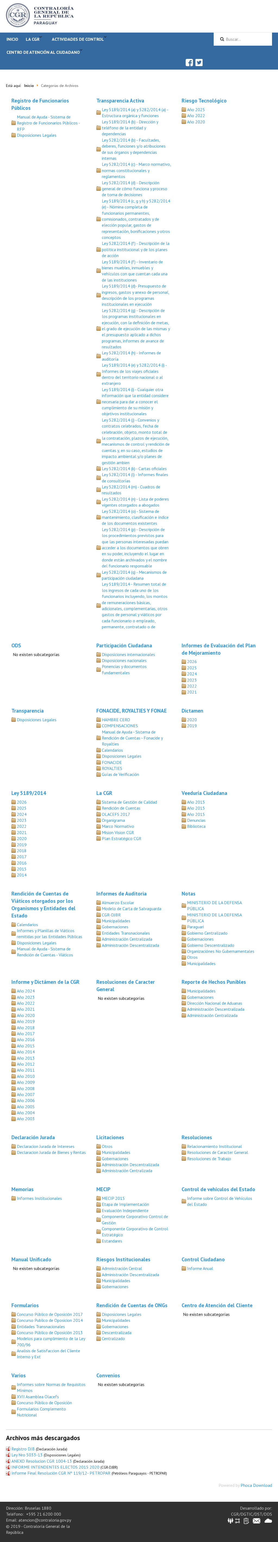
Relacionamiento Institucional (214, 1146)
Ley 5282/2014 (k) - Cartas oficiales (134, 468)
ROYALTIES (112, 768)
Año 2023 (26, 997)
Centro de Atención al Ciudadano (43, 52)
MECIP (103, 1189)
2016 (22, 863)
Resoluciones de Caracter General (217, 1152)
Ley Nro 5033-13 (27, 1454)
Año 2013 (26, 1058)
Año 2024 (26, 991)
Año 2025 (196, 109)
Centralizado (113, 1338)
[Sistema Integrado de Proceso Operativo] (237, 1520)
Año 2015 (196, 802)
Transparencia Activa (120, 100)
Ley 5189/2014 (28, 792)
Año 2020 (196, 121)
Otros (192, 957)
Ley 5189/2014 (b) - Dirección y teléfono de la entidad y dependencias (130, 128)
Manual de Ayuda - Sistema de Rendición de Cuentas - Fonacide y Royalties (132, 738)
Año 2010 (26, 1076)
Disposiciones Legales (36, 135)
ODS (16, 645)
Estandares (112, 1241)
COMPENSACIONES (120, 725)
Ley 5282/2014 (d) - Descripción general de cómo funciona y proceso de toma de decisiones (134, 189)
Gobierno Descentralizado (210, 945)
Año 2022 (196, 115)
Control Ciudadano (203, 1259)
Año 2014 (26, 1051)
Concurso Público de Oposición (44, 1402)
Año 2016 (26, 1039)
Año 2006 (26, 1100)
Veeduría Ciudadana (204, 792)
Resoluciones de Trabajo (209, 1158)
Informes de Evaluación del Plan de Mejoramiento (219, 649)
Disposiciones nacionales (124, 660)
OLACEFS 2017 (116, 814)
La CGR (32, 39)
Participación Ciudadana (124, 645)
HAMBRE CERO (116, 719)
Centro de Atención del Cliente (217, 1305)
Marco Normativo (118, 826)
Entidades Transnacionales (126, 933)
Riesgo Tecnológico (204, 100)
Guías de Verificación (120, 774)
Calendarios (112, 750)
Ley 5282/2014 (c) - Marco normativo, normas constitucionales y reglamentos (136, 170)
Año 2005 (26, 1106)
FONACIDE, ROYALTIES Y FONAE (131, 710)
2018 (22, 850)
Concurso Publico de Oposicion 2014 (50, 1320)
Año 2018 (26, 1027)
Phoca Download (256, 1485)
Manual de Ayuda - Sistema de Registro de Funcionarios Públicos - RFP (48, 123)
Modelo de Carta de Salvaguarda (131, 908)
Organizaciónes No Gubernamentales (220, 951)
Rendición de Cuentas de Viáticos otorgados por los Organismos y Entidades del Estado (43, 904)
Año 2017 (26, 1033)
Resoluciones (197, 1137)
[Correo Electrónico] (256, 1520)
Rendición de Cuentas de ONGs (132, 1305)
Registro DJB (23, 1449)
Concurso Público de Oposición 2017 (50, 1314)
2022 (192, 686)
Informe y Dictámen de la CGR (45, 981)
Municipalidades (116, 920)
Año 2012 (26, 1064)
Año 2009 (26, 1082)
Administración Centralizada (127, 939)
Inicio (12, 39)
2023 (192, 680)
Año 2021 (26, 1009)
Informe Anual (200, 1268)
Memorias (22, 1189)
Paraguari (195, 926)
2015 (22, 869)
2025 (192, 667)
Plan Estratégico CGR (121, 838)
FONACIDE (112, 762)
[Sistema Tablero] (246, 1520)
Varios (18, 1375)
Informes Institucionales (39, 1198)
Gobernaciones (115, 926)
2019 (192, 725)
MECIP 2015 (113, 1198)
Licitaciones (110, 1137)
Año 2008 (26, 1088)
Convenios (108, 1375)
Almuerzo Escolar (118, 902)
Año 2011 (26, 1070)
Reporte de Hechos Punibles (214, 981)
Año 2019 (26, 1021)
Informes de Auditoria (121, 893)
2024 (192, 673)
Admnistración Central (122, 1268)
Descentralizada (116, 1332)
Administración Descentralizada (130, 945)
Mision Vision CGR (118, 832)
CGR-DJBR (111, 914)
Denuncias (196, 820)
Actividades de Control (78, 39)
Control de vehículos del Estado (218, 1189)
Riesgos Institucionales (123, 1259)
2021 (192, 692)
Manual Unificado (31, 1259)
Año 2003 (26, 1118)
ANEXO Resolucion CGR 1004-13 (41, 1461)
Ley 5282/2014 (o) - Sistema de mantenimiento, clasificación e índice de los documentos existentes (135, 517)
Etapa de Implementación (125, 1204)
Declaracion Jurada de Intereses (45, 1146)
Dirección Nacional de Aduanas (214, 1003)
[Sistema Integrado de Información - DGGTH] (231, 1520)
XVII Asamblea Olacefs (38, 1396)
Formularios (25, 1305)
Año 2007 (26, 1094)
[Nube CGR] (268, 1520)
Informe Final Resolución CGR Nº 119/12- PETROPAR (60, 1473)
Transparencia (27, 710)
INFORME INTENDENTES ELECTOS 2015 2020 (55, 1467)
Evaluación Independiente (125, 1210)
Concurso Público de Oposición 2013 (50, 1332)
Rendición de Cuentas (121, 808)
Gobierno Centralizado (207, 933)
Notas (188, 893)
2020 (192, 719)
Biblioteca (196, 826)
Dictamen (192, 710)
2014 (22, 875)
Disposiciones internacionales (128, 654)
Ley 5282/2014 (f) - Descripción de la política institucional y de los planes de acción (135, 249)
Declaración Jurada (33, 1137)
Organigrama (113, 820)
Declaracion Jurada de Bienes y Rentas (51, 1152)
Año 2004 (26, 1112)
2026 (192, 661)
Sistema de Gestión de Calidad (129, 802)
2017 (22, 856)
